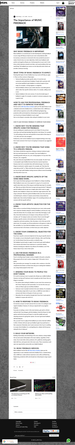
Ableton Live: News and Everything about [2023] (43, 394)
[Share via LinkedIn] (19, 366)
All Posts (12, 8)
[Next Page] (64, 157)
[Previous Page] (57, 157)
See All (54, 377)
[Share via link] (22, 366)
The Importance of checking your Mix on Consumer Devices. (20, 394)
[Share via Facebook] (14, 366)
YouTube (54, 421)
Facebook (54, 423)
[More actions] (51, 16)
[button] (22, 2)
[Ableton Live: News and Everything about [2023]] (44, 385)
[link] (63, 2)
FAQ (35, 426)
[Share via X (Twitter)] (17, 366)
